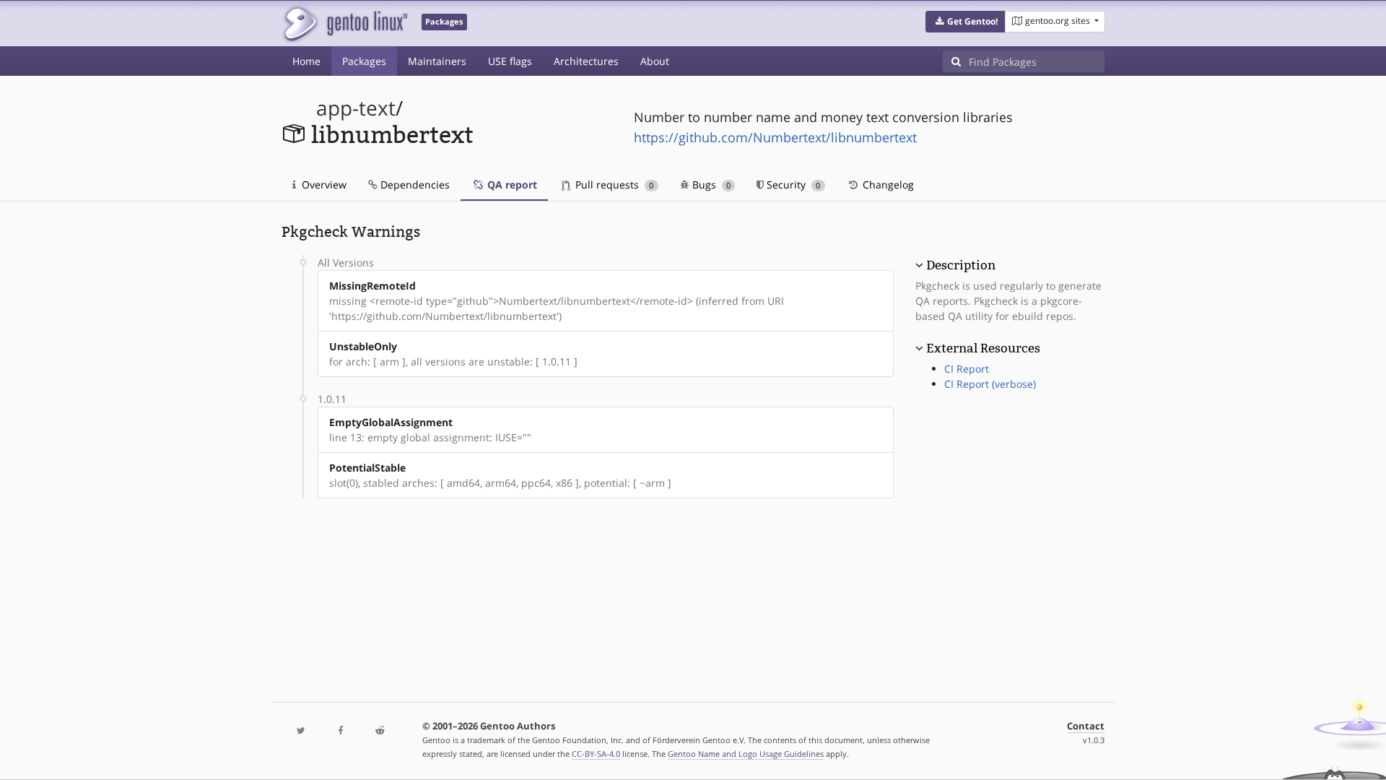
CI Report (966, 369)
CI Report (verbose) (990, 384)
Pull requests (612, 184)
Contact (1085, 726)
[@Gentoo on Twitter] (301, 731)
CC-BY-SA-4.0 (596, 753)
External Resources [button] (983, 348)
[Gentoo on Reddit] (379, 731)
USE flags (510, 61)
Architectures (586, 61)
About (654, 61)
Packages (364, 61)
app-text (356, 108)
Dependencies (414, 184)
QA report (510, 184)
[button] (965, 21)
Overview (322, 184)
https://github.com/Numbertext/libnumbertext (775, 137)
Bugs (710, 184)
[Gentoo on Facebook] (340, 731)
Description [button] (960, 265)
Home (306, 61)
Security (792, 184)
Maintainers (437, 61)
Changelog (887, 184)
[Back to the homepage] (345, 23)
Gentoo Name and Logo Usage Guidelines (746, 753)
